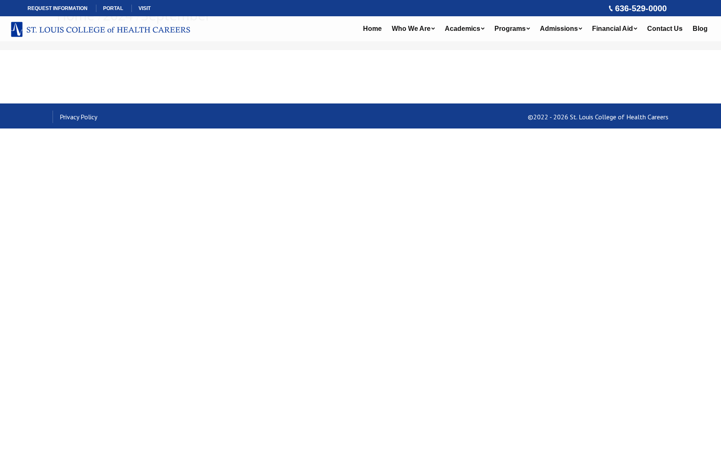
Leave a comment (288, 93)
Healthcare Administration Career (109, 93)
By (177, 93)
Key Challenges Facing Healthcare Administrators (160, 68)
